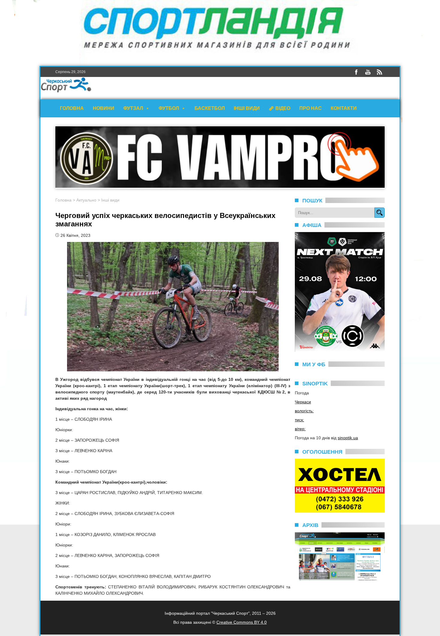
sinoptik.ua (348, 437)
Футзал (133, 108)
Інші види (247, 108)
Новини (103, 108)
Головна (72, 108)
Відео (282, 108)
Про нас (310, 108)
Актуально (86, 200)
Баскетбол (210, 108)
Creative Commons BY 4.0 (241, 622)
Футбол (169, 108)
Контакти (344, 108)
